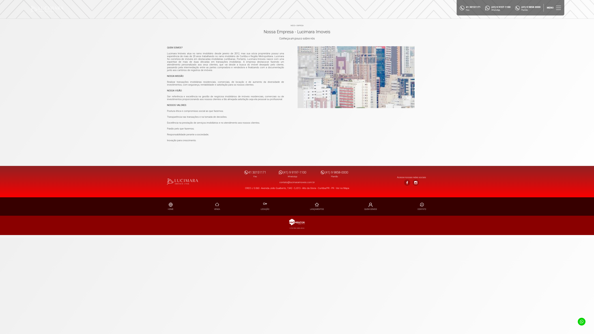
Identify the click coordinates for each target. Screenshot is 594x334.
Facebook (407, 183)
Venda (217, 209)
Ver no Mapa (342, 188)
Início (293, 25)
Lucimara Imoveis (182, 182)
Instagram (416, 183)
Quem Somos (370, 209)
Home (170, 209)
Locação (265, 209)
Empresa (300, 25)
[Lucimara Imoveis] (46, 9)
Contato (422, 209)
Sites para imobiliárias (297, 228)
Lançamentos (317, 209)
